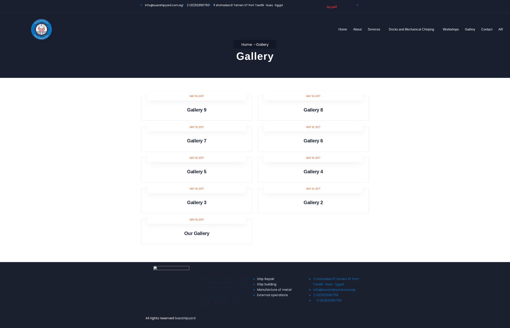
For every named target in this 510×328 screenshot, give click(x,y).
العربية (332, 7)
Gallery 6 (313, 140)
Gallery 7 (196, 140)
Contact (486, 29)
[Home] (41, 29)
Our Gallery (196, 233)
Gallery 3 (196, 202)
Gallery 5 (196, 171)
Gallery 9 (196, 110)
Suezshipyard (185, 318)
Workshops (451, 29)
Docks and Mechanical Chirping (411, 29)
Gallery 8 (313, 110)
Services (374, 29)
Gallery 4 (313, 171)
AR (500, 29)
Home (342, 29)
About (357, 29)
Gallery (470, 29)
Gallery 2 (313, 202)
